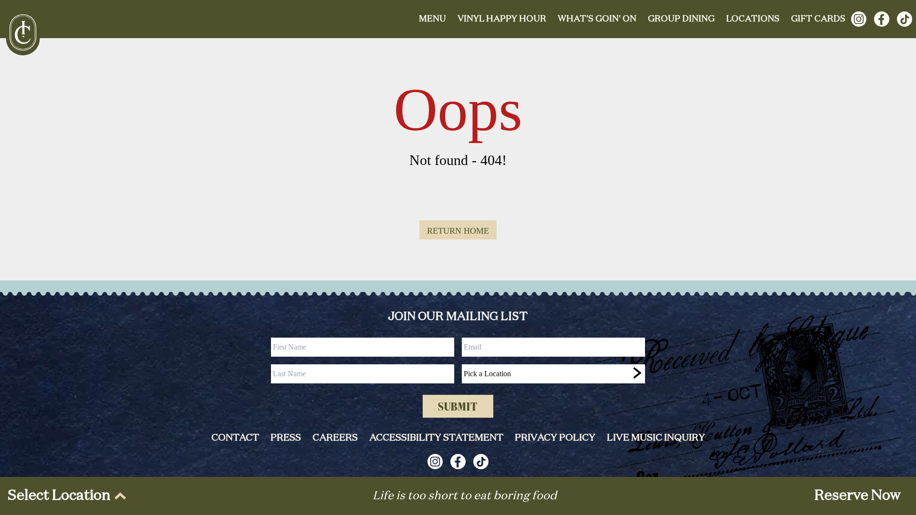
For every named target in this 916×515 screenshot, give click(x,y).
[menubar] (65, 496)
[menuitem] (65, 496)
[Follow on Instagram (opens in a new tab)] (858, 19)
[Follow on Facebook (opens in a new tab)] (881, 19)
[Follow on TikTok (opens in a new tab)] (904, 19)
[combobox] (553, 373)
